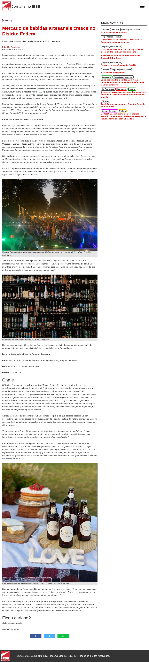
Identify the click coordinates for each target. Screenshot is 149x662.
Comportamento (109, 111)
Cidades (6, 21)
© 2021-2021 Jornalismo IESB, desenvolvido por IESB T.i (46, 656)
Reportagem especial (130, 29)
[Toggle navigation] (142, 6)
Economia (121, 89)
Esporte (131, 89)
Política (115, 29)
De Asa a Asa (108, 89)
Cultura (122, 111)
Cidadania (107, 77)
